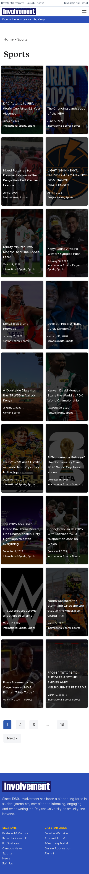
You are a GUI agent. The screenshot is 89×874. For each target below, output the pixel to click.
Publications (11, 843)
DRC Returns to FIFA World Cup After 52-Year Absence (21, 108)
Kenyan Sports (55, 197)
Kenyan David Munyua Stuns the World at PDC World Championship (65, 395)
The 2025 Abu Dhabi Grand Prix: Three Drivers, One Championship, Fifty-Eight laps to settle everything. (22, 534)
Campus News (12, 848)
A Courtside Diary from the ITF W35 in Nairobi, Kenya (20, 395)
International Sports (14, 125)
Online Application (57, 848)
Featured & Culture (15, 833)
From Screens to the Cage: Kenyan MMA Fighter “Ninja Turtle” (18, 687)
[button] (84, 11)
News (6, 858)
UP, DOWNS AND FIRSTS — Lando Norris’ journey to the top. (21, 467)
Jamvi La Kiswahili (14, 838)
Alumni (49, 853)
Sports (31, 125)
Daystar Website (56, 833)
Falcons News (10, 197)
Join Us (7, 863)
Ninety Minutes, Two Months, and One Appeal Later (21, 252)
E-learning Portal (56, 843)
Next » (12, 738)
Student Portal (54, 838)
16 (62, 725)
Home (8, 39)
